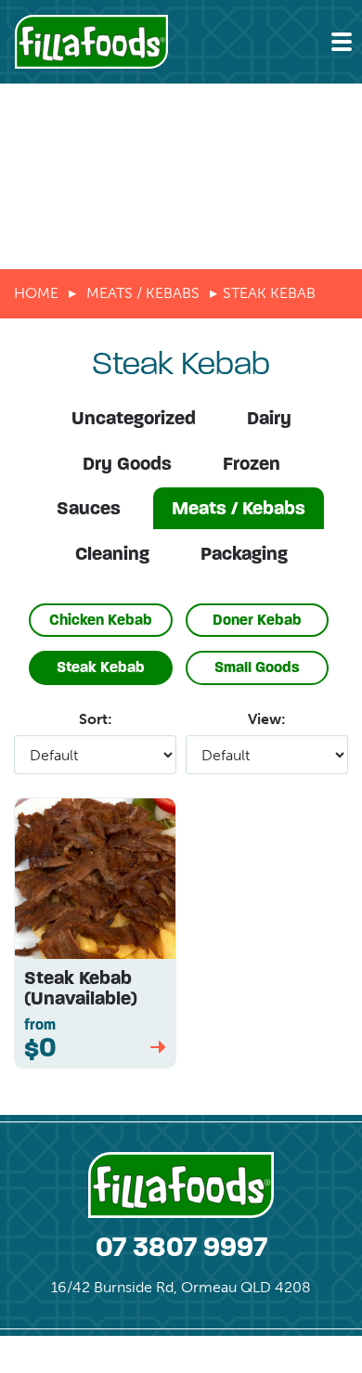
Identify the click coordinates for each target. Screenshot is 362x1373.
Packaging (244, 553)
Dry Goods (127, 463)
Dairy (269, 418)
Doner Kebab (257, 619)
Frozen (251, 463)
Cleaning (112, 553)
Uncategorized (133, 418)
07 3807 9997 (181, 1246)
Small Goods (257, 667)
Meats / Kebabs (143, 293)
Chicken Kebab (100, 619)
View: (267, 719)
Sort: (95, 719)
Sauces (89, 508)
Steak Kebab (101, 667)
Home (36, 293)
